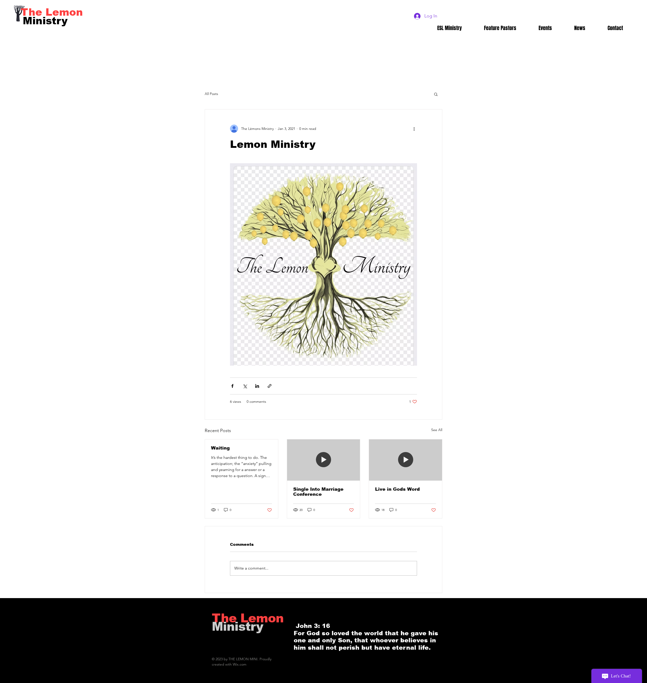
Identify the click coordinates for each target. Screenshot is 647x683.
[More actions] (414, 129)
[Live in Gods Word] (405, 459)
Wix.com (239, 664)
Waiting (220, 448)
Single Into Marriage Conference (318, 492)
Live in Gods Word (397, 489)
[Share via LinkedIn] (257, 386)
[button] (435, 94)
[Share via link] (269, 386)
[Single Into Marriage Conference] (323, 459)
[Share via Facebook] (232, 386)
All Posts (211, 93)
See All (436, 430)
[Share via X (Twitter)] (244, 386)
